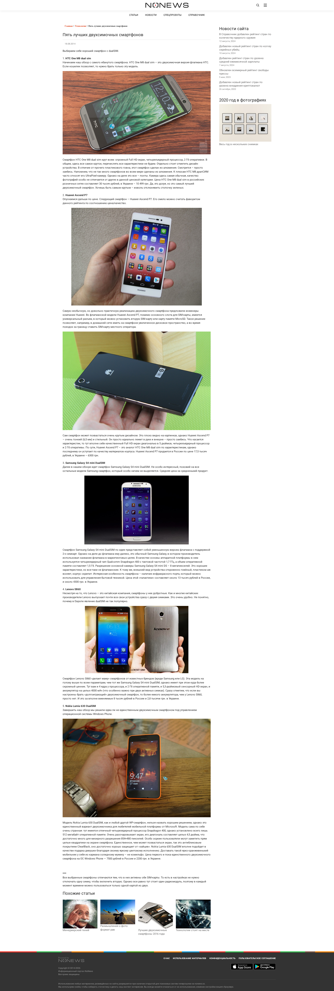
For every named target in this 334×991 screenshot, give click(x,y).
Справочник (196, 15)
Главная (68, 26)
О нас (167, 958)
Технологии (80, 26)
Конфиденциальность (222, 958)
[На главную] (167, 5)
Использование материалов (189, 958)
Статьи (133, 15)
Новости (151, 15)
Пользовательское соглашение (257, 958)
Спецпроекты (172, 15)
